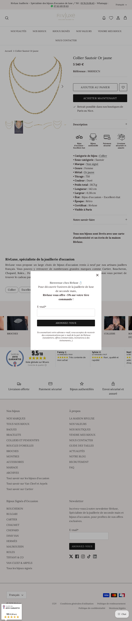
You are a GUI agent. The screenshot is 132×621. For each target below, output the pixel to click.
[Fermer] (97, 275)
